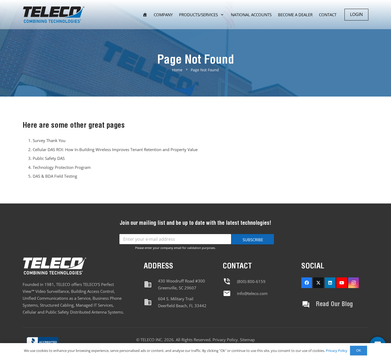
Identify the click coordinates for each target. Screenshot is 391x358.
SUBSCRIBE (253, 239)
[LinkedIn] (330, 282)
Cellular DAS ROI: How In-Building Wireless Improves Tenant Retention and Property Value (115, 149)
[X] (318, 282)
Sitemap (247, 339)
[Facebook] (306, 282)
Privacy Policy (225, 339)
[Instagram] (353, 282)
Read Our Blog (334, 304)
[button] (222, 14)
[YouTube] (341, 282)
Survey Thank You (49, 140)
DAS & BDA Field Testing (55, 176)
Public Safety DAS (49, 158)
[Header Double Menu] (54, 14)
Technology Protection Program (62, 167)
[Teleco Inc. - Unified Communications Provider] (43, 342)
